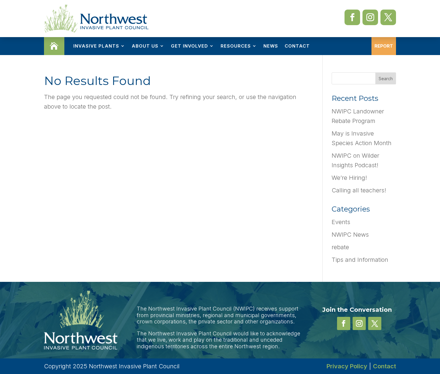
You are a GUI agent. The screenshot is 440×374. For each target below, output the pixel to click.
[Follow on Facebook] (352, 17)
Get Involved (189, 46)
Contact (297, 46)
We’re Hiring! (349, 177)
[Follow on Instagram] (370, 17)
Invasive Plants (96, 46)
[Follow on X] (388, 17)
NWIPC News (350, 234)
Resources (236, 46)
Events (341, 222)
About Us (145, 46)
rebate (340, 247)
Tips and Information (360, 259)
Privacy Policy (347, 366)
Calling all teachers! (359, 190)
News (270, 46)
